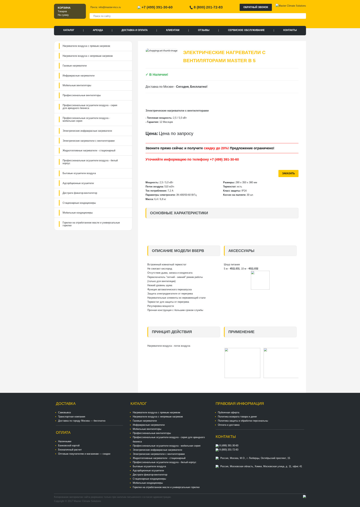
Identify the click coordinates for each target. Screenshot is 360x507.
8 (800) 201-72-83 (208, 7)
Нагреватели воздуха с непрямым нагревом (88, 55)
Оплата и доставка (228, 424)
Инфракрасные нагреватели (78, 75)
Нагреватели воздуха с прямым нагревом (86, 46)
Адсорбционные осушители (78, 183)
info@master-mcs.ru (110, 7)
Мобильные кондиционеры (78, 212)
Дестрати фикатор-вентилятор (80, 193)
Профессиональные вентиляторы (82, 95)
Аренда (98, 30)
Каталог (68, 30)
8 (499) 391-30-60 (228, 445)
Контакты (290, 30)
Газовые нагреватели (75, 65)
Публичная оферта (228, 412)
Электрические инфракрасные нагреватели (87, 130)
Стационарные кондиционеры (79, 202)
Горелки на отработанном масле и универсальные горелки (91, 224)
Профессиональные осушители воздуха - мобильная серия (86, 119)
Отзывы (203, 30)
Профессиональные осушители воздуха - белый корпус (90, 162)
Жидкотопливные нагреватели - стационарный (89, 150)
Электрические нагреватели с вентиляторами (89, 140)
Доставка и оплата (135, 30)
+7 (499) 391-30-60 (157, 7)
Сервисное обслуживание (246, 30)
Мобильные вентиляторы (77, 85)
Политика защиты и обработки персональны (243, 420)
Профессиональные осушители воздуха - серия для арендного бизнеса (90, 107)
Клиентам (172, 30)
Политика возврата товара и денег (237, 416)
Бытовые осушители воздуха (79, 173)
